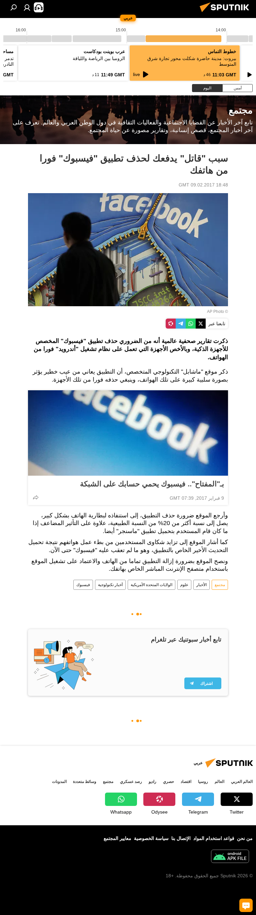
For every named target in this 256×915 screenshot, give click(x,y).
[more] (35, 497)
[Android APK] (230, 857)
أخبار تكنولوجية (110, 584)
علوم (184, 584)
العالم (219, 781)
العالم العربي (242, 781)
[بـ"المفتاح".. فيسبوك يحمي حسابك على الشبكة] (128, 433)
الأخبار (201, 584)
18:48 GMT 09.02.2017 (203, 184)
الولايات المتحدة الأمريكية (151, 584)
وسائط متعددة (84, 781)
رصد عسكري (131, 781)
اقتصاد (186, 781)
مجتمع (220, 584)
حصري (168, 781)
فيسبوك (83, 584)
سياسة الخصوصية (151, 838)
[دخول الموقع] (27, 7)
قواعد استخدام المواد (213, 838)
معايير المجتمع (117, 838)
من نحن (245, 838)
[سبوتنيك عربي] (226, 13)
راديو (152, 781)
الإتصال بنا (181, 838)
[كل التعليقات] (246, 905)
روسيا (203, 781)
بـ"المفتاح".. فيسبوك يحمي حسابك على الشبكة (152, 484)
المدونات (59, 781)
